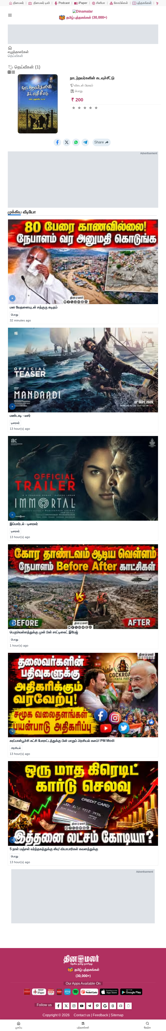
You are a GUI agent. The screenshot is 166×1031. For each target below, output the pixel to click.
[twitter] (66, 1006)
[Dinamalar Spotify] (75, 992)
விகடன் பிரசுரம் (83, 85)
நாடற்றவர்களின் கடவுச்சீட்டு (92, 78)
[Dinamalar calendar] (51, 992)
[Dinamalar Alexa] (67, 992)
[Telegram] (89, 1006)
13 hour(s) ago (20, 428)
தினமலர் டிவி (41, 3)
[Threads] (113, 1006)
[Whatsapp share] (76, 142)
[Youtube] (81, 1006)
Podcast (64, 3)
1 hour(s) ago (19, 645)
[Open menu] (10, 15)
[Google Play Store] (131, 992)
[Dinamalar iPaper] (39, 992)
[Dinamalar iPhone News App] (59, 992)
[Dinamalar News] (83, 261)
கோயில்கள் (120, 3)
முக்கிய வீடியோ (22, 211)
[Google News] (105, 1006)
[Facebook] (58, 1006)
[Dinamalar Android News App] (27, 992)
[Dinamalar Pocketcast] (89, 992)
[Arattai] (120, 1006)
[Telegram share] (85, 142)
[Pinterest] (97, 1006)
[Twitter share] (66, 142)
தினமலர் (18, 3)
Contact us (82, 1015)
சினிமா (100, 3)
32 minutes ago (20, 320)
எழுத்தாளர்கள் (18, 52)
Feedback (100, 1015)
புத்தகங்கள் (144, 3)
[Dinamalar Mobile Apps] (128, 1006)
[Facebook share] (57, 142)
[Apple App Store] (109, 992)
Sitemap (117, 1015)
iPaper (82, 3)
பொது (79, 91)
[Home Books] (10, 48)
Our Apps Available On (83, 983)
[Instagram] (74, 1006)
